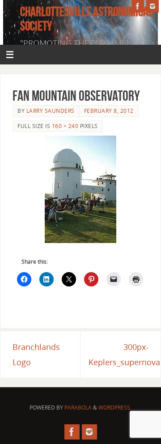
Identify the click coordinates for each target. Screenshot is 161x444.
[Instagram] (152, 6)
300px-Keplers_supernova (124, 354)
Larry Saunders (50, 111)
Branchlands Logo (36, 354)
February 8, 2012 (109, 111)
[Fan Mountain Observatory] (80, 189)
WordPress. (114, 407)
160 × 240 (65, 126)
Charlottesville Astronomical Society (86, 18)
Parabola (78, 407)
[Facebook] (137, 6)
